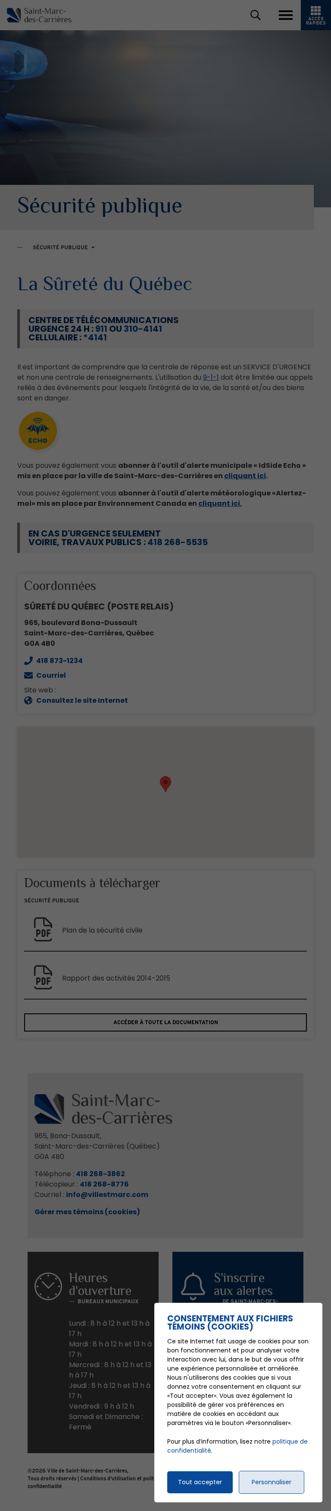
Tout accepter (200, 1482)
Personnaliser (271, 1482)
